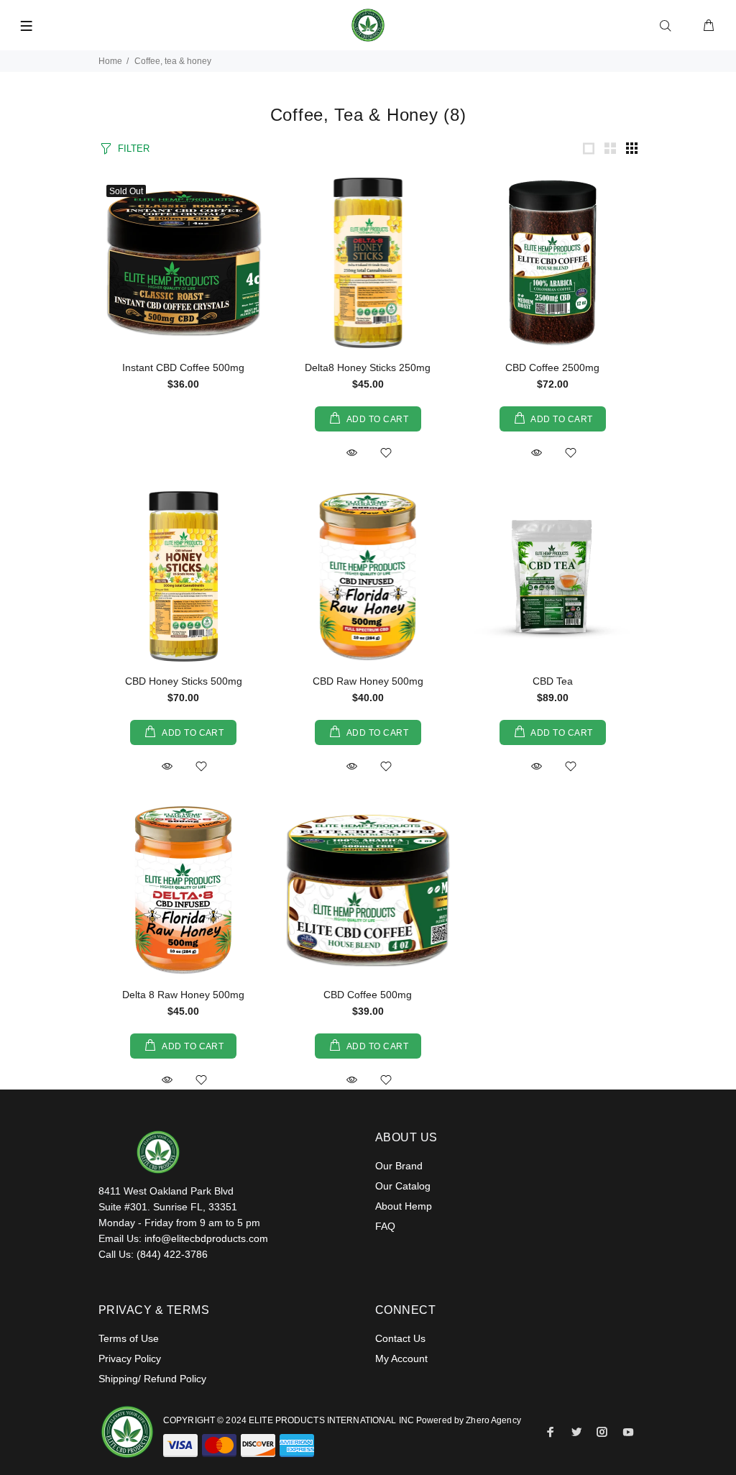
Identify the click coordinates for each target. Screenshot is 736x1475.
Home (110, 61)
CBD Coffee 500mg (367, 994)
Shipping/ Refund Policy (152, 1378)
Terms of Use (128, 1338)
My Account (401, 1358)
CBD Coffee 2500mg (552, 367)
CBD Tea (553, 681)
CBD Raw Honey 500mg (368, 681)
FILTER (134, 148)
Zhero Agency (493, 1420)
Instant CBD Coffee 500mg (183, 367)
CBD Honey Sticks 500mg (183, 681)
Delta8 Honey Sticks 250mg (368, 367)
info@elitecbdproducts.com (206, 1238)
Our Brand (399, 1166)
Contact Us (400, 1338)
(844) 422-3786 (172, 1254)
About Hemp (403, 1206)
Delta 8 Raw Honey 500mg (183, 994)
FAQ (385, 1226)
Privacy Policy (129, 1358)
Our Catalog (403, 1186)
